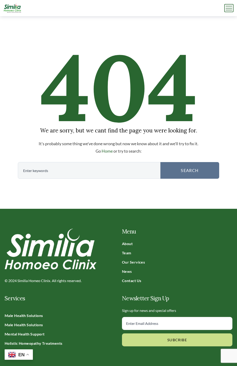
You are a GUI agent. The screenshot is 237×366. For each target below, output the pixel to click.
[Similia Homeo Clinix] (12, 8)
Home (107, 151)
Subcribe (177, 340)
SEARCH (190, 170)
